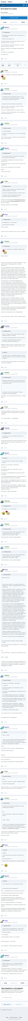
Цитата (5, 58)
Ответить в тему (14, 17)
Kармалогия (10, 13)
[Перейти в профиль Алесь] (2, 215)
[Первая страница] (2, 22)
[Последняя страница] (26, 22)
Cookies (20, 1017)
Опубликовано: (10, 28)
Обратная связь (13, 1017)
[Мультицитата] (2, 59)
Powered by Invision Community (14, 1019)
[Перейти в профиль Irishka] (2, 71)
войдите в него (4, 992)
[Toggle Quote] (3, 32)
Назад (4, 22)
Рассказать (7, 1004)
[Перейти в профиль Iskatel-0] (2, 28)
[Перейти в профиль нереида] (2, 89)
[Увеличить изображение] (3, 77)
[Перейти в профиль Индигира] (2, 501)
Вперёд (23, 22)
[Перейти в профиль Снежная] (2, 327)
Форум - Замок (6, 2)
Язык (7, 1017)
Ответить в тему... (7, 997)
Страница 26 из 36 (14, 22)
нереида (6, 12)
